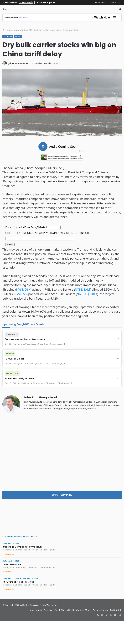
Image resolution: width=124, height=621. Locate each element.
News (15, 29)
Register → (8, 554)
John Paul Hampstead (18, 63)
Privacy (96, 610)
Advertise (48, 610)
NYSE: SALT (82, 289)
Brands (5, 9)
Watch (101, 17)
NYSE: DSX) (23, 289)
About (39, 610)
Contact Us (115, 2)
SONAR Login (26, 2)
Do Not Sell (115, 610)
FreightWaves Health (64, 610)
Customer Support (45, 2)
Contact (80, 610)
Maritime (24, 29)
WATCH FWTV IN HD (62, 494)
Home (7, 29)
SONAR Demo (9, 2)
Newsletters (101, 2)
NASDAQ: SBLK (87, 294)
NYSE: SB (20, 294)
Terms (88, 610)
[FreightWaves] (16, 18)
